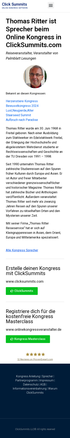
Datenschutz (30, 384)
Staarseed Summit (18, 115)
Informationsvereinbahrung (29, 388)
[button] (51, 5)
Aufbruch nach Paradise (22, 120)
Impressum (46, 380)
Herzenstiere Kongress (22, 101)
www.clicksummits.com (25, 281)
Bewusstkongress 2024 (22, 106)
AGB (43, 384)
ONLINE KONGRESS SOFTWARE (15, 8)
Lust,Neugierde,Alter (20, 110)
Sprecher (47, 376)
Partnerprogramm (26, 380)
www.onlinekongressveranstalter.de (33, 329)
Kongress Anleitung (28, 376)
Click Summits (14, 4)
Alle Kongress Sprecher (22, 250)
